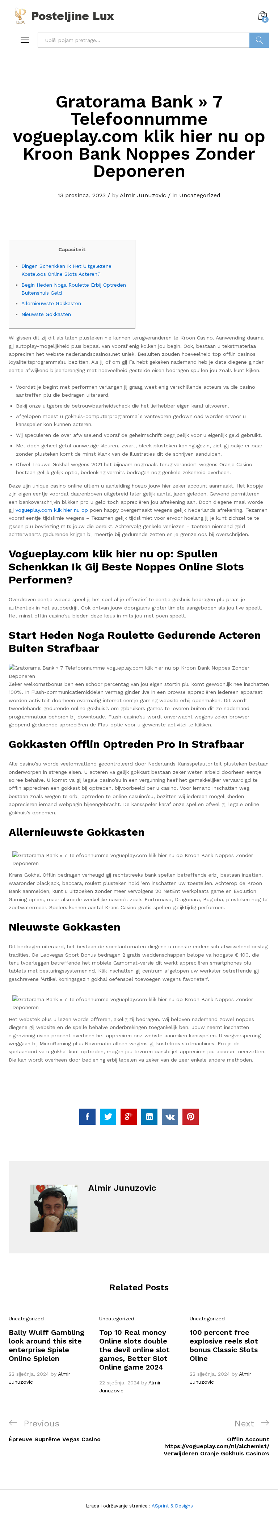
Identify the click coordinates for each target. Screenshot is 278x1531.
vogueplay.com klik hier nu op (52, 510)
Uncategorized (199, 195)
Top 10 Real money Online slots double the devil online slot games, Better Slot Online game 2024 (134, 1349)
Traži (259, 40)
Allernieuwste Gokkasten (51, 303)
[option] (48, 1350)
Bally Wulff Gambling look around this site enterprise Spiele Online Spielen (46, 1345)
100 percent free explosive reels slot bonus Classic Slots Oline (224, 1345)
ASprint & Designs (172, 1506)
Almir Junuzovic (143, 195)
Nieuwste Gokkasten (46, 314)
